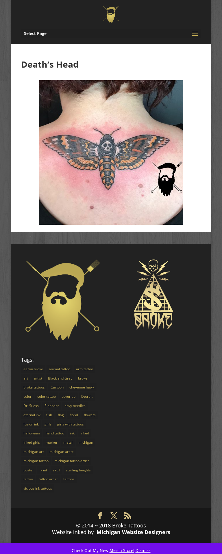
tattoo (28, 479)
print (43, 470)
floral (74, 414)
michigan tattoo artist (71, 460)
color (27, 396)
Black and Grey (60, 378)
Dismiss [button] (143, 550)
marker (52, 442)
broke (82, 378)
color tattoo (46, 396)
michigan (85, 442)
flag (61, 414)
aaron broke (33, 369)
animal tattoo (59, 369)
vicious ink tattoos (37, 488)
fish (49, 414)
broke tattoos (34, 387)
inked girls (31, 442)
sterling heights (78, 470)
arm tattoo (84, 369)
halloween (31, 433)
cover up (68, 396)
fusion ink (31, 424)
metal (68, 442)
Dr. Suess (31, 405)
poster (28, 470)
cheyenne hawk (81, 387)
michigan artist (61, 451)
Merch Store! (122, 550)
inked (84, 433)
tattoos (69, 479)
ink (72, 433)
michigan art (33, 451)
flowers (90, 414)
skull (56, 470)
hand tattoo (55, 433)
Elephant (52, 405)
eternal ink (31, 414)
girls (48, 424)
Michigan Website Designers (133, 532)
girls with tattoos (70, 424)
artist (38, 378)
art (25, 378)
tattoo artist (48, 479)
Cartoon (57, 387)
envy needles (75, 405)
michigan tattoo (36, 460)
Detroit (86, 396)
